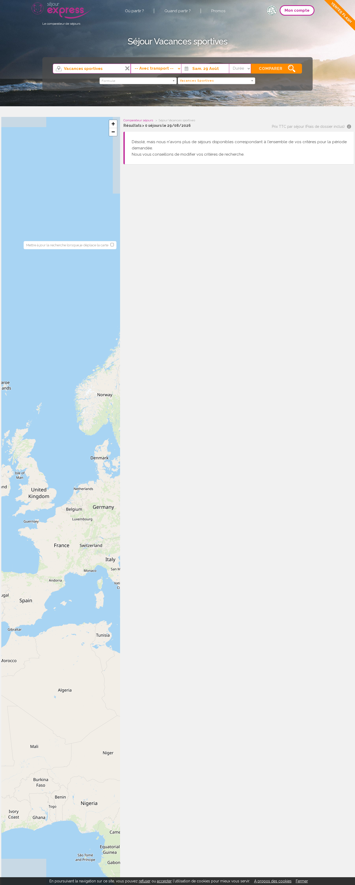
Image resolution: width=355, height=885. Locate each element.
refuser (144, 881)
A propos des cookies (273, 881)
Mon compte (297, 10)
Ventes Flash (341, 12)
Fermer (302, 881)
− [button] (113, 132)
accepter (164, 881)
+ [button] (113, 124)
